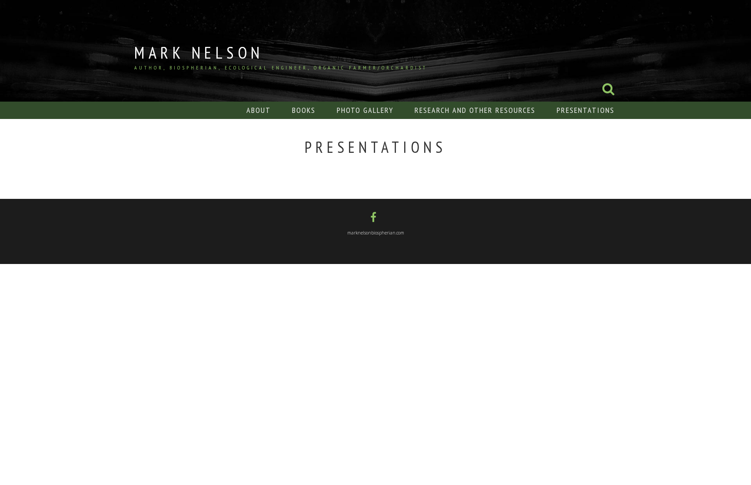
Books (304, 110)
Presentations (586, 110)
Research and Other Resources (475, 110)
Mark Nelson (199, 52)
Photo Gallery (365, 110)
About (258, 110)
